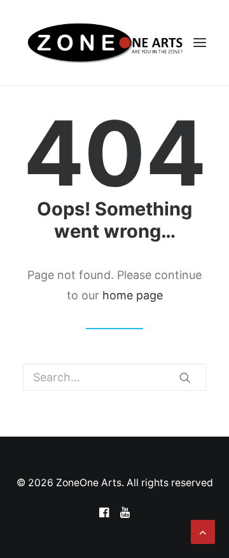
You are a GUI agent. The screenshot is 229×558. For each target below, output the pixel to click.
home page (132, 295)
